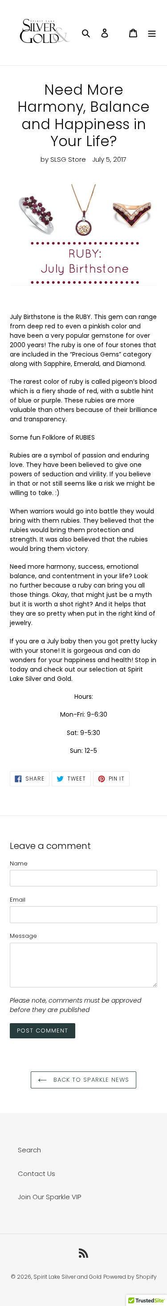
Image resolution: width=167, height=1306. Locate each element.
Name (19, 863)
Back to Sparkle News (90, 1079)
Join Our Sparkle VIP (49, 1196)
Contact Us (36, 1173)
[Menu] (152, 32)
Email (17, 899)
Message (23, 936)
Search (29, 1150)
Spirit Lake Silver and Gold (67, 1277)
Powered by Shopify (130, 1277)
